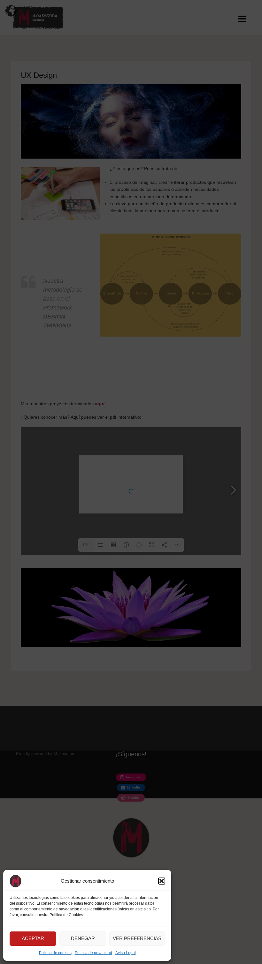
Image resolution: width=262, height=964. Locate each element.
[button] (161, 881)
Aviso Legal (125, 953)
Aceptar (33, 938)
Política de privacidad (93, 953)
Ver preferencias (137, 938)
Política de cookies (55, 953)
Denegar (83, 938)
